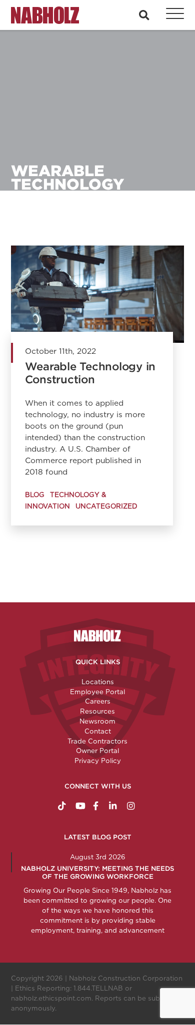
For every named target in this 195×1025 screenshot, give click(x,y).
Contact (97, 731)
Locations (98, 682)
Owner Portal (97, 751)
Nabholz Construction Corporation (125, 978)
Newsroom (98, 721)
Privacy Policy (97, 761)
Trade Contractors (98, 741)
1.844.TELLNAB (98, 988)
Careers (97, 701)
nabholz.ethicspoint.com (51, 998)
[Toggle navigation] (169, 14)
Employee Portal (97, 692)
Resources (97, 711)
